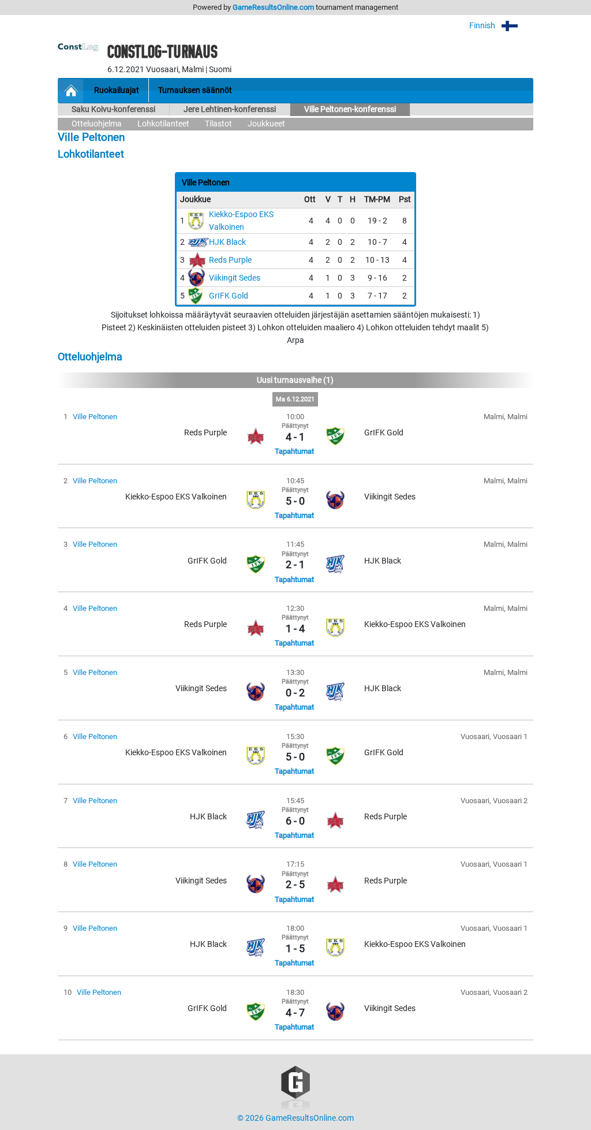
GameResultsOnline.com (273, 7)
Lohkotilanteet (163, 124)
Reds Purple (230, 260)
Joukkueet (266, 124)
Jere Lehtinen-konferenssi (230, 109)
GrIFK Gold (228, 296)
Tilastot (218, 124)
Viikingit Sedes (234, 278)
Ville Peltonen (95, 416)
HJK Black (227, 242)
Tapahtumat (294, 451)
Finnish (483, 26)
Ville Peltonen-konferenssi (350, 109)
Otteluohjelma (97, 124)
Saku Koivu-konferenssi (113, 109)
